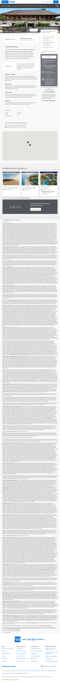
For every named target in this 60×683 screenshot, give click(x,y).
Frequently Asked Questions (51, 661)
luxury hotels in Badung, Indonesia (22, 197)
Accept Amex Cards (35, 656)
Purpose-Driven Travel (32, 5)
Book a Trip (45, 5)
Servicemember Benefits (16, 673)
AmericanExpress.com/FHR (14, 354)
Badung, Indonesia (13, 28)
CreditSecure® (34, 653)
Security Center (51, 670)
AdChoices (43, 670)
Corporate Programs (21, 653)
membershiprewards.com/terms (31, 622)
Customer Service (49, 2)
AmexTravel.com (7, 487)
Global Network (5, 658)
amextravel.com (4, 486)
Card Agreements (6, 673)
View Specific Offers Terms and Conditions (11, 219)
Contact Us (4, 661)
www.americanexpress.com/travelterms (14, 629)
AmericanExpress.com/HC (25, 354)
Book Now (49, 57)
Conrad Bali (44, 188)
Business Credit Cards (21, 651)
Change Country (53, 666)
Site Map (26, 673)
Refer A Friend (34, 658)
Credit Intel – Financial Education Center (50, 649)
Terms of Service (6, 670)
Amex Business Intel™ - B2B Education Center (51, 653)
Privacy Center (14, 670)
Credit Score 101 (49, 658)
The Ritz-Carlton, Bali (28, 188)
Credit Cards (19, 648)
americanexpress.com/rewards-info (11, 431)
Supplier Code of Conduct (51, 656)
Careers (4, 656)
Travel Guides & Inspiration (6, 5)
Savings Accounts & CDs (21, 658)
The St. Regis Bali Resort (11, 188)
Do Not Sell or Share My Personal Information (29, 670)
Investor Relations (6, 653)
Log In (56, 2)
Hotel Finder (14, 5)
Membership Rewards (35, 648)
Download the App (20, 661)
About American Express (7, 648)
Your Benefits (40, 5)
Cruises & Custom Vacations (22, 5)
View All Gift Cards (20, 656)
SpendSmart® (34, 661)
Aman (5, 28)
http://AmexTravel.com (5, 592)
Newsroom (4, 651)
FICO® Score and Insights (36, 651)
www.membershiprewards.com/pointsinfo (44, 625)
